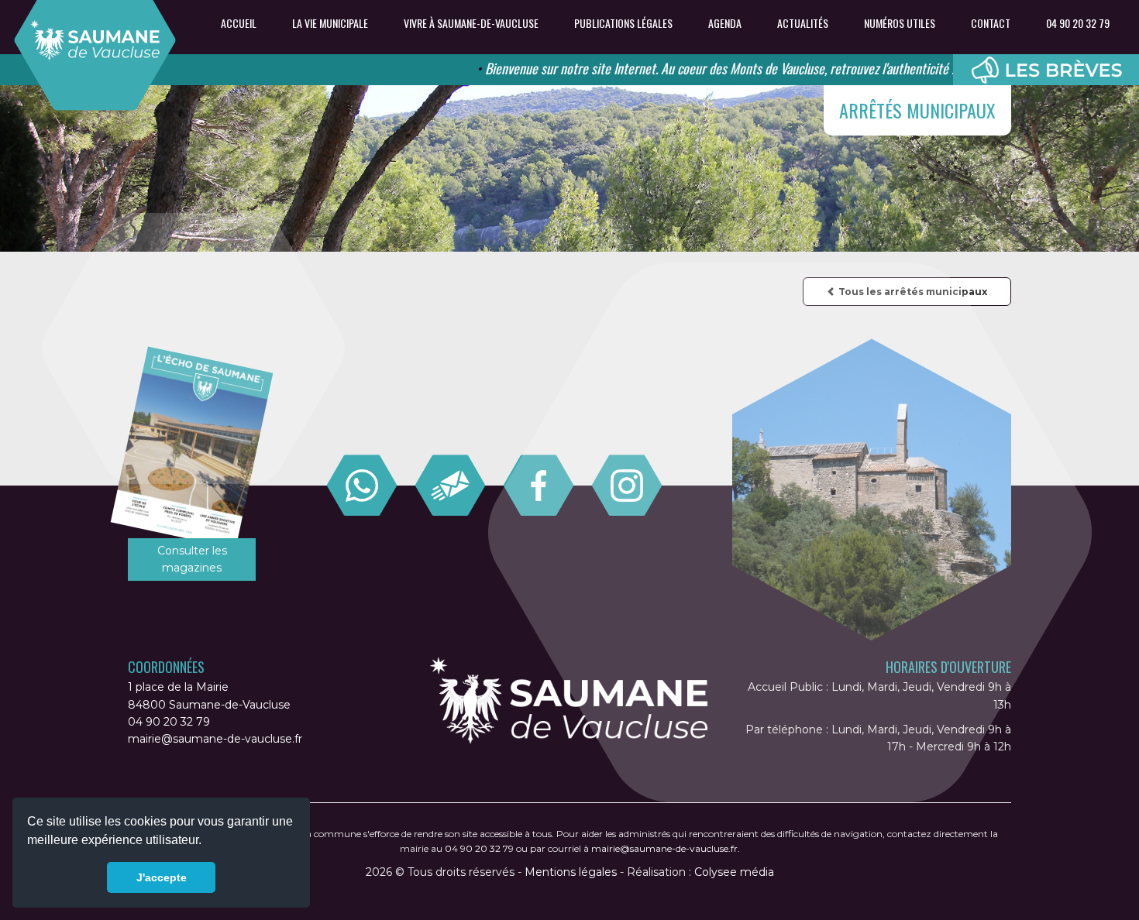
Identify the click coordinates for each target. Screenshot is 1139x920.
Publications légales (623, 23)
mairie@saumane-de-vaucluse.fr (215, 739)
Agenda (725, 23)
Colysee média (734, 872)
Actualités (802, 23)
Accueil (238, 23)
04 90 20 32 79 (1078, 23)
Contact (990, 23)
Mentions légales (571, 872)
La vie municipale (330, 23)
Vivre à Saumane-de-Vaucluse (471, 23)
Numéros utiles (899, 23)
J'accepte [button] (161, 877)
